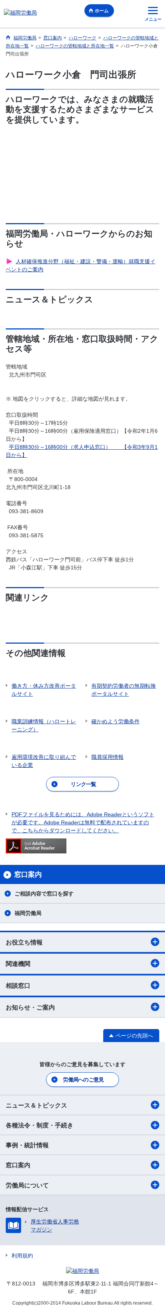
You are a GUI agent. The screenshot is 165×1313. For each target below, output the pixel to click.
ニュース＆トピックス (36, 1105)
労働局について (27, 1185)
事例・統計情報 (27, 1145)
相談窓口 (18, 985)
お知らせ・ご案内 (30, 1007)
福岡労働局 (28, 913)
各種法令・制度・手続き (39, 1125)
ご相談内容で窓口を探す (44, 894)
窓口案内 (18, 1165)
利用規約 (22, 1256)
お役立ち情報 (24, 942)
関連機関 (18, 964)
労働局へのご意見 (83, 1079)
